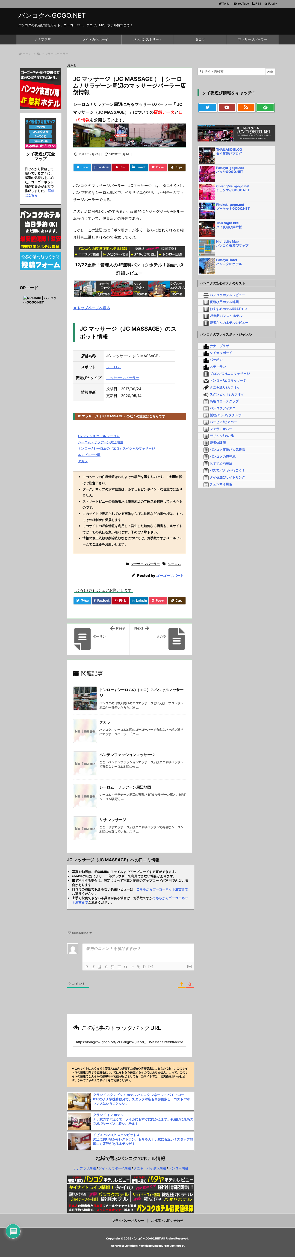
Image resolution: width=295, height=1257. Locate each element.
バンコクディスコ (223, 408)
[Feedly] (265, 107)
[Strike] (106, 967)
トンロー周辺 (178, 1168)
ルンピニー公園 (89, 455)
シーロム (113, 367)
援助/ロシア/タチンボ (226, 415)
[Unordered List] (119, 967)
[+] (150, 966)
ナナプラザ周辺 (84, 1168)
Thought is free (174, 1245)
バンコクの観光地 (223, 456)
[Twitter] (208, 107)
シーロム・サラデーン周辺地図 (100, 442)
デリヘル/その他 (222, 436)
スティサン (218, 366)
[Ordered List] (112, 967)
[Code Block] (132, 967)
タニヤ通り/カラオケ (225, 387)
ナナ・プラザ (219, 346)
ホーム (27, 54)
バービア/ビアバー (223, 422)
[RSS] (246, 107)
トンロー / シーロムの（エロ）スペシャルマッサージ (116, 448)
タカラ (83, 461)
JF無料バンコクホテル (226, 316)
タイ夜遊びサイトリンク (227, 477)
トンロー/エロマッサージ (228, 380)
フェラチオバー (221, 429)
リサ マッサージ (112, 819)
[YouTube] (227, 107)
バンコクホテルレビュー (227, 295)
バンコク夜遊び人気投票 (227, 449)
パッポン (216, 360)
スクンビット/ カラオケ (227, 394)
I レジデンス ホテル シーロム (99, 436)
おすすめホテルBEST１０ (228, 309)
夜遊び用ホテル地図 (224, 302)
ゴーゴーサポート (170, 575)
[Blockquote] (125, 967)
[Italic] (93, 967)
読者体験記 (218, 443)
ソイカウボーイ (221, 353)
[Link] (138, 967)
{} (144, 966)
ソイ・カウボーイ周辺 (115, 1168)
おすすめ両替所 (221, 463)
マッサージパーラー (54, 54)
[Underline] (100, 967)
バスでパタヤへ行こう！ (227, 470)
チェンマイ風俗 (221, 484)
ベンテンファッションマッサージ (127, 754)
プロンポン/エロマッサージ (230, 373)
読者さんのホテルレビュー (229, 322)
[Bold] (87, 967)
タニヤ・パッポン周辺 (150, 1168)
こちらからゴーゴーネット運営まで (162, 889)
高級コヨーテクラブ (224, 401)
